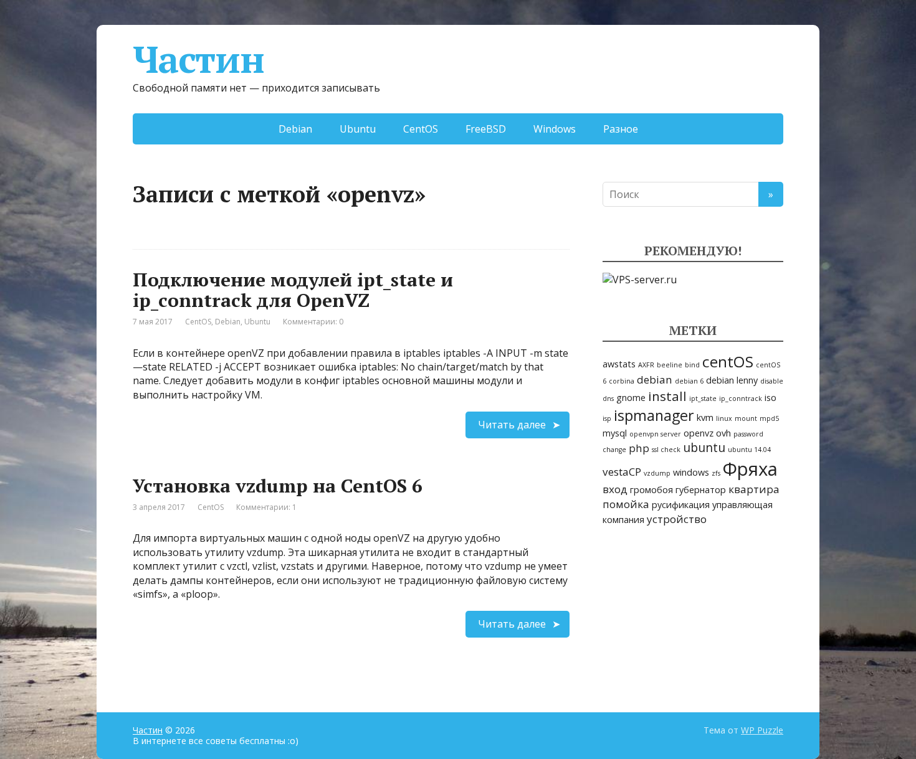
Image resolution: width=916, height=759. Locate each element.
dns (608, 398)
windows (691, 472)
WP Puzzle (762, 730)
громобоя (651, 490)
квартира (754, 489)
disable (771, 381)
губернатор (700, 490)
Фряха (750, 468)
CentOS (420, 129)
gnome (631, 397)
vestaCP (622, 471)
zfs (716, 473)
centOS (727, 361)
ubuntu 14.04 (749, 449)
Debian (295, 129)
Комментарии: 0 (313, 321)
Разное (620, 129)
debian (654, 379)
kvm (705, 417)
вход (615, 489)
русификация (681, 505)
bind (692, 365)
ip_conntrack (740, 398)
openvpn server (655, 434)
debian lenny (732, 380)
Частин (198, 59)
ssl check (666, 449)
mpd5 (769, 418)
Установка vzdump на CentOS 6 (277, 485)
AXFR (646, 365)
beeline (669, 365)
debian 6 (689, 381)
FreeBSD (485, 129)
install (667, 396)
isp (607, 418)
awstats (619, 364)
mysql (615, 433)
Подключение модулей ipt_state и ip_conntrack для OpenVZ (293, 290)
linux (724, 418)
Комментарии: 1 (266, 507)
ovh (723, 433)
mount (746, 418)
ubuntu (704, 448)
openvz (698, 433)
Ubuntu (358, 129)
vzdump (657, 473)
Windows (554, 129)
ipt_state (703, 398)
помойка (626, 504)
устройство (677, 519)
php (639, 448)
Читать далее (512, 424)
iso (770, 397)
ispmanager (654, 415)
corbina (621, 381)
